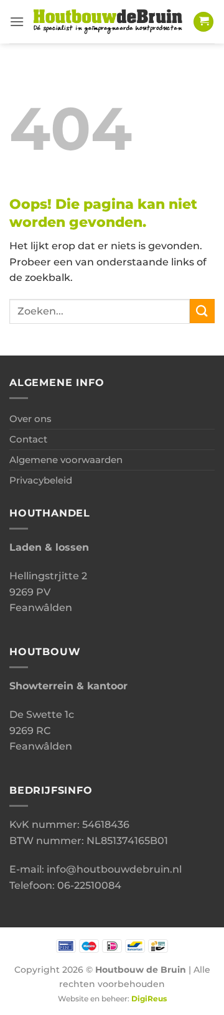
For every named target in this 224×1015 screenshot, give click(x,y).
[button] (16, 21)
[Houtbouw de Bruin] (109, 22)
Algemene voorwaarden (66, 460)
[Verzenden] (202, 311)
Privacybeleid (40, 480)
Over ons (30, 419)
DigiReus (149, 998)
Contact (28, 439)
